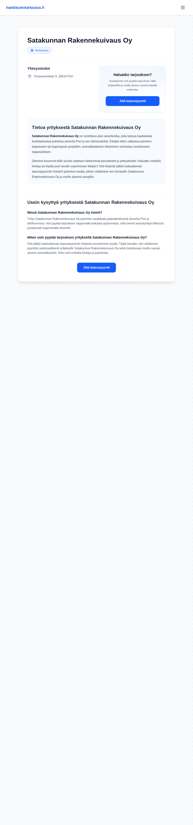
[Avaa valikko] (183, 7)
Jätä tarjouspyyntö (132, 101)
